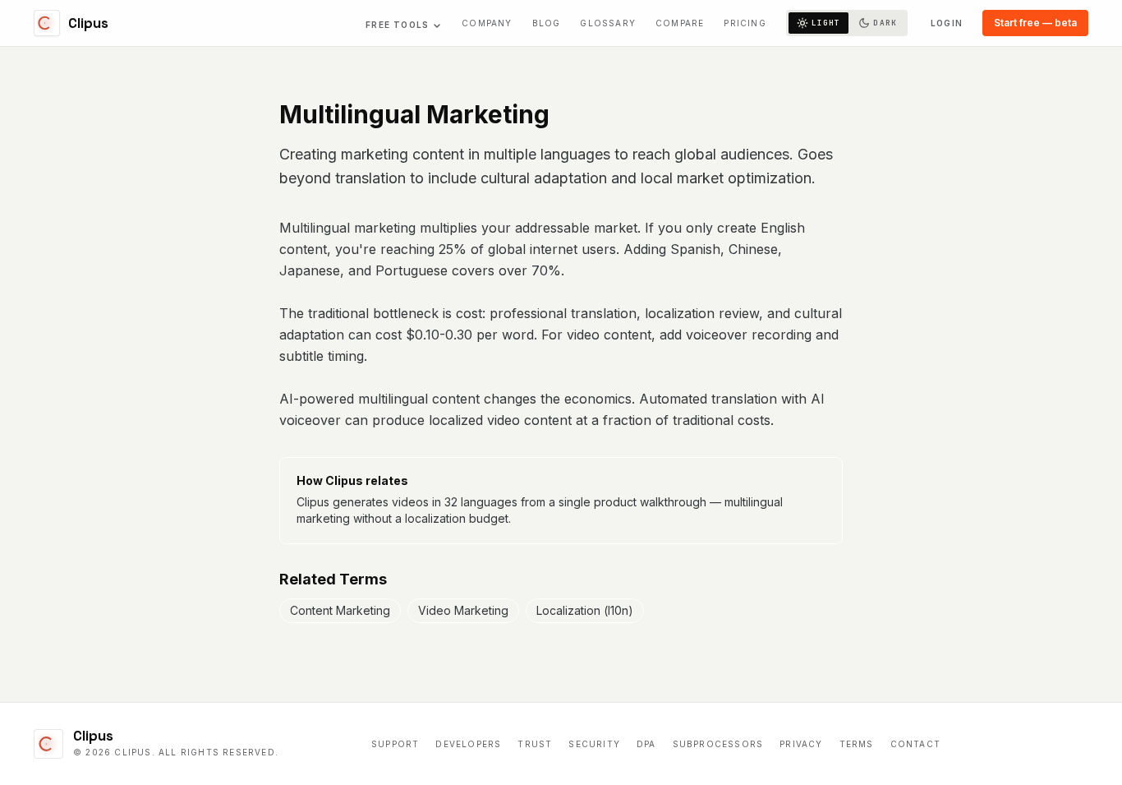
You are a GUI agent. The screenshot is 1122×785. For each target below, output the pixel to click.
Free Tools (397, 25)
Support (395, 744)
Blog (546, 23)
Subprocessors (718, 744)
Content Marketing (340, 610)
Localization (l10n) (584, 610)
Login (947, 23)
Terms (856, 744)
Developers (468, 744)
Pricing (745, 23)
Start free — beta (1035, 22)
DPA (646, 744)
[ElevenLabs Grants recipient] (1022, 744)
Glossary (608, 23)
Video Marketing (463, 610)
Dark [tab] (885, 22)
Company (487, 23)
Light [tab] (826, 22)
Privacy (800, 744)
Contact (915, 744)
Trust (534, 744)
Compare (679, 23)
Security (594, 744)
